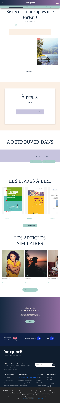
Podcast (9, 369)
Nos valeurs (6, 383)
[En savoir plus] (24, 398)
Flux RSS (15, 369)
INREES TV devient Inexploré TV (27, 377)
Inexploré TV (39, 380)
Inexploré (38, 377)
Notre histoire (7, 377)
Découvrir (6, 218)
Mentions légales (22, 385)
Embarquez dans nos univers (11, 385)
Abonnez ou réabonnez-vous (16, 7)
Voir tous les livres (30, 225)
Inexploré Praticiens (41, 385)
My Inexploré (39, 383)
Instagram (6, 365)
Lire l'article (7, 283)
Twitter (28, 365)
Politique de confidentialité (25, 380)
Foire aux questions (30, 338)
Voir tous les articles (30, 289)
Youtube (17, 365)
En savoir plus (30, 119)
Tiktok (5, 369)
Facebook (23, 365)
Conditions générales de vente (25, 383)
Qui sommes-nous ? (8, 380)
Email (47, 338)
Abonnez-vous (35, 161)
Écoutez (30, 321)
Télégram (12, 365)
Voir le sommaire (49, 161)
